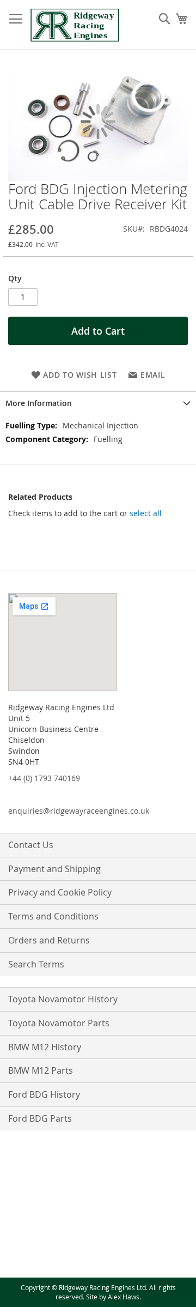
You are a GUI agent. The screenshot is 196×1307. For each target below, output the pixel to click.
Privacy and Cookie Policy (60, 892)
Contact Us (30, 845)
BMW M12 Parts (40, 1070)
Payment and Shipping (54, 869)
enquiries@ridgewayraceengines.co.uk (78, 811)
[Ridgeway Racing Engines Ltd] (75, 25)
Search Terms (36, 964)
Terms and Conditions (53, 916)
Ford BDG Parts (40, 1118)
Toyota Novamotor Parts (58, 1023)
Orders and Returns (49, 940)
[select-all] (146, 513)
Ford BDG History (44, 1094)
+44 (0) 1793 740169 (44, 778)
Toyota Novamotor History (63, 999)
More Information (38, 403)
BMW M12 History (44, 1047)
